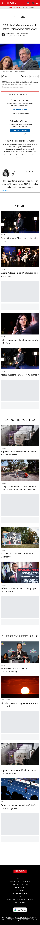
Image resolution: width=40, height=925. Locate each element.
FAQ (20, 896)
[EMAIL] (13, 174)
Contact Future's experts (20, 881)
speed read (20, 21)
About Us (20, 878)
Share (6, 76)
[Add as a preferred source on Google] (20, 909)
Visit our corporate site (26, 918)
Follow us (25, 76)
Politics (23, 17)
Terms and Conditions (20, 884)
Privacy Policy (20, 887)
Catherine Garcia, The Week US (18, 33)
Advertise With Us (20, 893)
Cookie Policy (20, 890)
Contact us (20, 157)
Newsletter (35, 76)
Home (16, 17)
